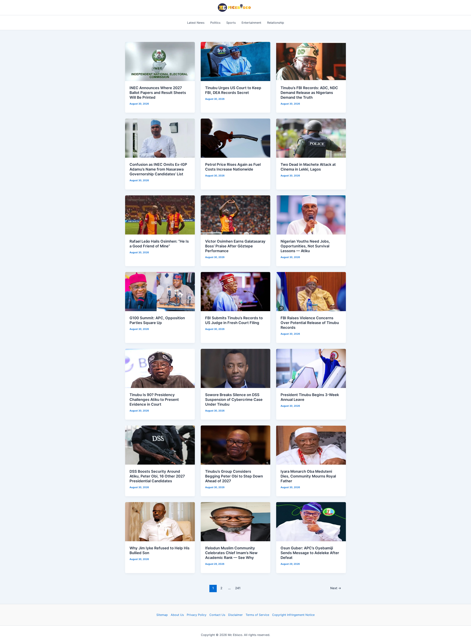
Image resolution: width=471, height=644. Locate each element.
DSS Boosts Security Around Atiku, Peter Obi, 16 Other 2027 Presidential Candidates (157, 476)
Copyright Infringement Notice (293, 615)
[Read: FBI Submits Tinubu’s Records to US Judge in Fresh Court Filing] (235, 291)
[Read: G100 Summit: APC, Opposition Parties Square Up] (160, 291)
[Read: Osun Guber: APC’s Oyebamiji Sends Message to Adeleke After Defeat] (311, 521)
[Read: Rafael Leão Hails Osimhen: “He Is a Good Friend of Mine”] (160, 215)
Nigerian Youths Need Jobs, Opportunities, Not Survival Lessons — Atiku (305, 246)
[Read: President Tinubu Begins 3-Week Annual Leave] (311, 368)
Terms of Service (257, 615)
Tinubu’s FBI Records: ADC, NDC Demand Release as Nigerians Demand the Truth (309, 93)
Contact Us (217, 615)
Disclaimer (235, 615)
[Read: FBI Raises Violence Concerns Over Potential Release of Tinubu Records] (311, 291)
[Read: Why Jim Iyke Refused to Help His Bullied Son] (160, 521)
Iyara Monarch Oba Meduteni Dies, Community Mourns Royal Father (308, 476)
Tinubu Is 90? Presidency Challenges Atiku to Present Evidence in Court (154, 400)
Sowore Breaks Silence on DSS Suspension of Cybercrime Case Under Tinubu (234, 400)
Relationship (275, 22)
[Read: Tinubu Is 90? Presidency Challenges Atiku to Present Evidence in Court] (160, 368)
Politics (215, 22)
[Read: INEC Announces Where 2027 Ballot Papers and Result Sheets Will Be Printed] (160, 61)
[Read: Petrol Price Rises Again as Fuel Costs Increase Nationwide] (235, 138)
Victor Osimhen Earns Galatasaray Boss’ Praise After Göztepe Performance (235, 246)
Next (335, 588)
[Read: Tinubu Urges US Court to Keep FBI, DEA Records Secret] (235, 61)
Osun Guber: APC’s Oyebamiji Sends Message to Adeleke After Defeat (310, 553)
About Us (177, 615)
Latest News (195, 22)
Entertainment (251, 22)
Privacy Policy (196, 615)
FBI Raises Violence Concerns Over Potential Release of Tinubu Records (310, 323)
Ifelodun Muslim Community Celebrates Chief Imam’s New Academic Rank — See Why (231, 553)
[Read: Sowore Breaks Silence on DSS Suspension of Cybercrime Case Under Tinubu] (235, 368)
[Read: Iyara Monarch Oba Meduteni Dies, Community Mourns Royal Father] (311, 445)
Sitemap (162, 615)
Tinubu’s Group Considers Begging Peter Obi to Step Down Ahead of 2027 (234, 476)
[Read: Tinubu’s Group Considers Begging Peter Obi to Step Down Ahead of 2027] (235, 445)
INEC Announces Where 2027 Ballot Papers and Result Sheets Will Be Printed (158, 93)
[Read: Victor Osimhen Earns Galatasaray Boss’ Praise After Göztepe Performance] (235, 215)
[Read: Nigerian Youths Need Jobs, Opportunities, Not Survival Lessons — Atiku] (311, 215)
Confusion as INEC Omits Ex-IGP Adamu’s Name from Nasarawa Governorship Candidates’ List (158, 169)
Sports (231, 22)
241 (237, 588)
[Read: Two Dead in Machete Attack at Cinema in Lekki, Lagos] (311, 138)
